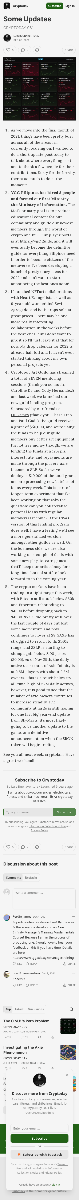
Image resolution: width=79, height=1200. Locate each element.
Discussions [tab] (36, 1009)
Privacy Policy (52, 1172)
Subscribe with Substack (42, 1154)
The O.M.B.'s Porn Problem (26, 1021)
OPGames (20, 414)
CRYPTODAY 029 (15, 1026)
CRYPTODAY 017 (15, 1058)
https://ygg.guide (36, 241)
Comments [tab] (13, 877)
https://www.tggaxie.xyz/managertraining (43, 957)
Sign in (70, 6)
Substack (18, 1191)
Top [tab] (8, 1009)
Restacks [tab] (31, 877)
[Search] (71, 1009)
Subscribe (54, 6)
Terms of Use (60, 822)
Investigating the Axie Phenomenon (23, 1050)
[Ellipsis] (73, 916)
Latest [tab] (19, 1009)
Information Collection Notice (47, 826)
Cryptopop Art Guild (29, 372)
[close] (66, 1075)
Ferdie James (22, 916)
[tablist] (21, 877)
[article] (39, 1029)
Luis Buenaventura (26, 35)
